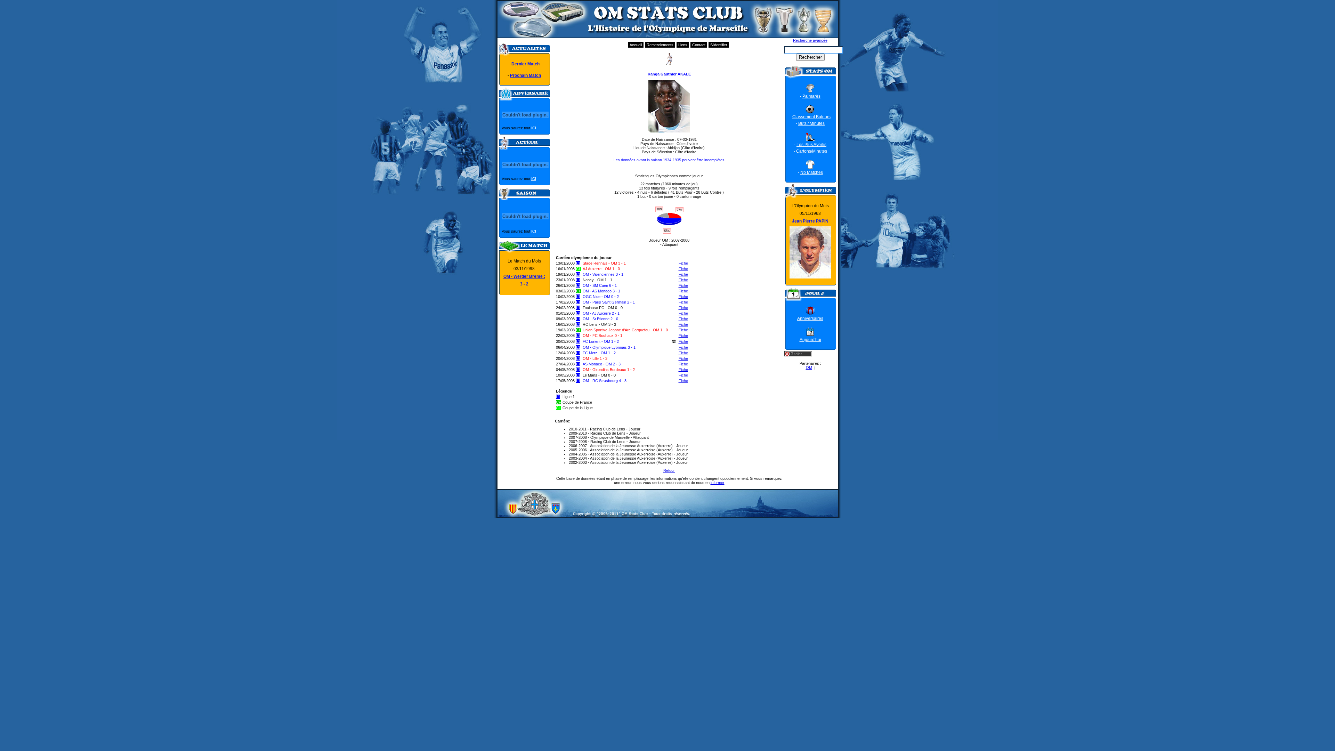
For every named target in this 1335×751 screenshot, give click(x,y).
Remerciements (660, 45)
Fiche (683, 263)
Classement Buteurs (811, 116)
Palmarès (811, 96)
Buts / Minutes (811, 123)
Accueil (636, 45)
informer (718, 483)
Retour (669, 470)
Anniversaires (810, 318)
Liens (682, 45)
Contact (698, 45)
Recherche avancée (810, 40)
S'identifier (718, 45)
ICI (533, 128)
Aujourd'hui (810, 339)
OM (809, 367)
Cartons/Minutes (811, 151)
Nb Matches (811, 172)
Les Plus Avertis (811, 144)
